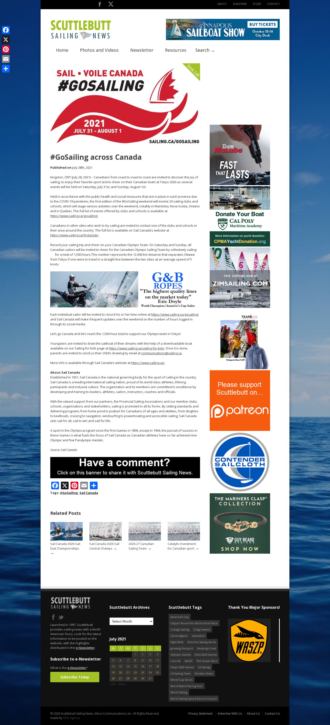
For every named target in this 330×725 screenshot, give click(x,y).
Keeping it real (206, 648)
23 (142, 672)
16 (142, 666)
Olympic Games (181, 654)
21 (128, 672)
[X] (6, 39)
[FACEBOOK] (99, 5)
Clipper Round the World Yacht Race (194, 623)
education (198, 636)
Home (62, 50)
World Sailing (179, 692)
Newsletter (141, 50)
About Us (253, 713)
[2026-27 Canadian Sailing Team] (145, 539)
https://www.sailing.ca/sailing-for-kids (136, 348)
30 (142, 678)
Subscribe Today (74, 677)
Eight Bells (177, 642)
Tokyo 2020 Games (182, 667)
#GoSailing (69, 493)
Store (257, 4)
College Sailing (180, 629)
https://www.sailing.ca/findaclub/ (74, 235)
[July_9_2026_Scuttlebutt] (240, 245)
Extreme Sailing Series (201, 642)
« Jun (112, 684)
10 (150, 660)
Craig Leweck (201, 629)
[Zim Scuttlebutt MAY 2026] (240, 307)
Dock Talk (194, 70)
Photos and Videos (99, 50)
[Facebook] (6, 30)
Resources (175, 50)
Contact (273, 4)
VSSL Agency (71, 718)
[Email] (6, 59)
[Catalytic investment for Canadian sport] (184, 539)
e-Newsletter (85, 647)
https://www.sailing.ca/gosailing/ (74, 216)
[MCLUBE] (240, 184)
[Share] (6, 68)
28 (128, 678)
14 (128, 666)
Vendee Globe (204, 673)
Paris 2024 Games (206, 654)
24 (150, 672)
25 (157, 672)
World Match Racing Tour (187, 686)
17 (150, 666)
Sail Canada (88, 493)
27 (120, 678)
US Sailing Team (181, 673)
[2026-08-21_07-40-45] (223, 39)
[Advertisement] (240, 93)
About (222, 4)
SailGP (189, 661)
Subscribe (240, 4)
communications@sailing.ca (161, 353)
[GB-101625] (125, 306)
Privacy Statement (200, 713)
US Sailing (204, 667)
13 (120, 666)
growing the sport (182, 648)
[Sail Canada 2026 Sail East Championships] (66, 539)
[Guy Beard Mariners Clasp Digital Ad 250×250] (240, 553)
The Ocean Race (207, 661)
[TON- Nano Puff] (240, 368)
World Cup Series (182, 680)
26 (113, 678)
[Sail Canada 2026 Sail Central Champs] (105, 539)
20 (120, 672)
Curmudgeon (179, 636)
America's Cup (180, 617)
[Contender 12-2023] (240, 491)
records (175, 661)
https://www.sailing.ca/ (148, 363)
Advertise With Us (230, 713)
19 (113, 672)
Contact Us (272, 713)
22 (135, 672)
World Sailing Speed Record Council (194, 698)
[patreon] (240, 430)
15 (135, 666)
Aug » (122, 684)
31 (150, 678)
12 (113, 666)
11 (157, 660)
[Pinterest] (6, 49)
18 (157, 666)
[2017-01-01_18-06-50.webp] (254, 641)
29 (135, 678)
